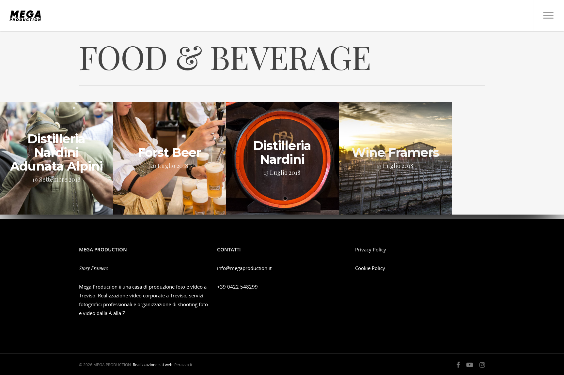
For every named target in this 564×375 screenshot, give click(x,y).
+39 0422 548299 (237, 286)
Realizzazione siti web (152, 365)
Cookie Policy (370, 268)
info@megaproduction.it (244, 268)
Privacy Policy (370, 249)
